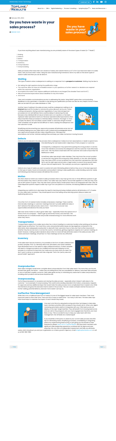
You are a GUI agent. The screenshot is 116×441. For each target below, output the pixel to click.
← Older (13, 347)
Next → (102, 347)
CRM (47, 8)
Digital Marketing (56, 8)
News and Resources (99, 8)
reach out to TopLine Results (66, 324)
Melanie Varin (15, 32)
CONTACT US (85, 2)
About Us (41, 8)
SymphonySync (84, 8)
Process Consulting (70, 8)
